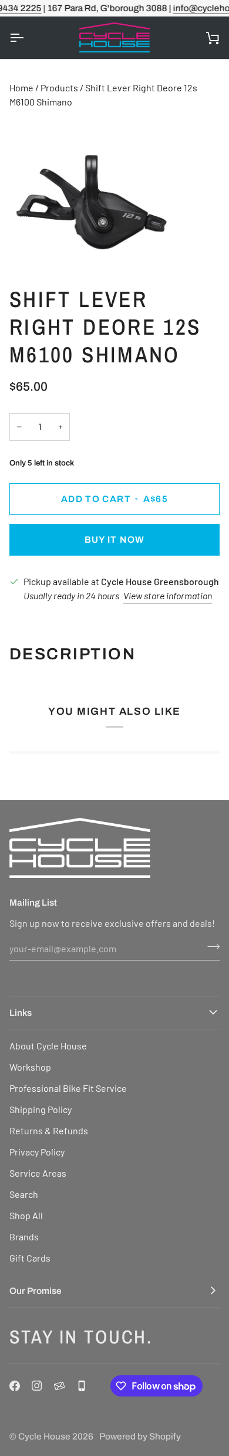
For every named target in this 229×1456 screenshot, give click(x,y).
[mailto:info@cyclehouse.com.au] (59, 1386)
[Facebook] (14, 1386)
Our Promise (35, 1291)
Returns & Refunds (48, 1130)
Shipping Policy (40, 1109)
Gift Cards (29, 1257)
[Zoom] (22, 246)
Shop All (26, 1215)
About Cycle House (48, 1045)
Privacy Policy (37, 1151)
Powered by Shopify (140, 1436)
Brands (24, 1236)
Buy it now (115, 539)
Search (23, 1194)
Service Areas (37, 1172)
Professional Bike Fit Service (68, 1088)
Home (21, 87)
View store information (167, 595)
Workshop (30, 1066)
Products (59, 87)
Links (20, 1013)
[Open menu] (27, 37)
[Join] (210, 946)
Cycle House (44, 1436)
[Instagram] (37, 1386)
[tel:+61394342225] (81, 1386)
